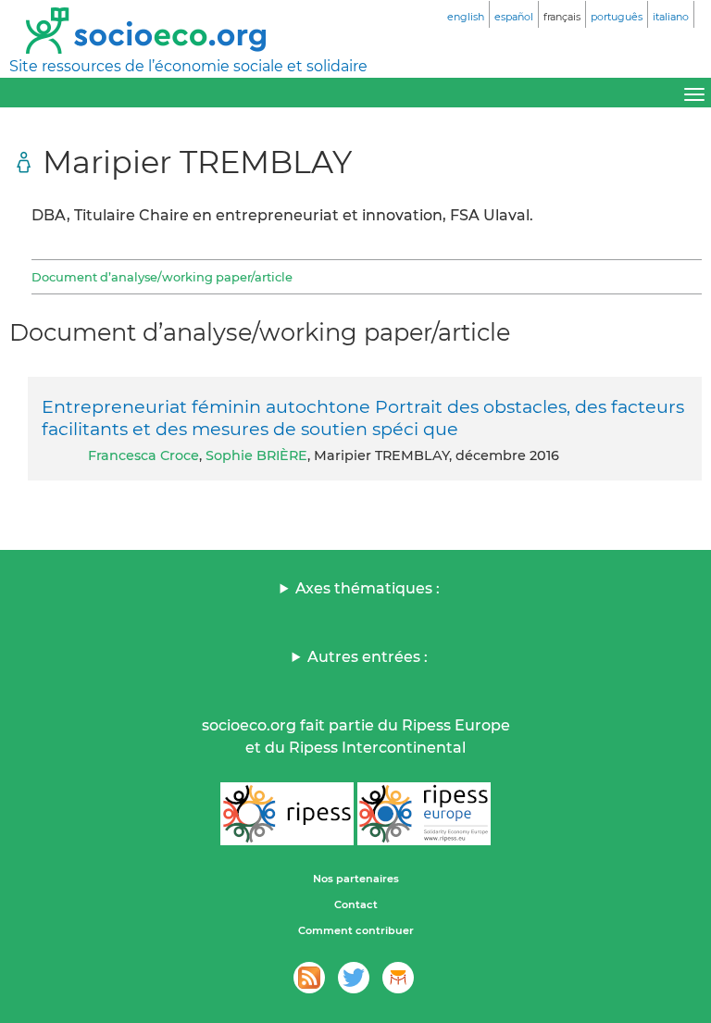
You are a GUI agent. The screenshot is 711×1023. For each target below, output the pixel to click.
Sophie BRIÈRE (256, 455)
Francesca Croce (143, 455)
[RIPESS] (287, 813)
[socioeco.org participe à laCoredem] (398, 977)
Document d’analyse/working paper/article (162, 276)
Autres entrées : (367, 657)
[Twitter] (353, 977)
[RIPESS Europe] (424, 813)
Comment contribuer (356, 930)
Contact (356, 904)
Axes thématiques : (367, 588)
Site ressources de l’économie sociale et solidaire (188, 66)
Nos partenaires (356, 878)
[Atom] (309, 977)
